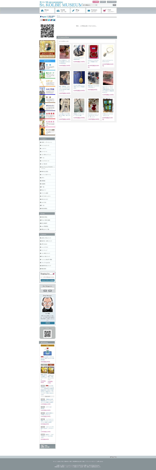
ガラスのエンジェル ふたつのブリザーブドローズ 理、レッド (93, 115)
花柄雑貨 (43, 180)
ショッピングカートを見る (48, 280)
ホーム (47, 11)
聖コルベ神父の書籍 (45, 220)
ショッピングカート (109, 11)
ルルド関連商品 (44, 226)
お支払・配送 (62, 11)
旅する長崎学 (44, 223)
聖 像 (42, 187)
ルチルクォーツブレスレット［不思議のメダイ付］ (93, 62)
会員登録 (96, 2)
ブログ (78, 11)
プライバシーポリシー (91, 461)
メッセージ (43, 148)
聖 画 (42, 205)
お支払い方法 (60, 461)
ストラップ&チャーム (46, 174)
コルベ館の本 (44, 163)
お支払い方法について (46, 237)
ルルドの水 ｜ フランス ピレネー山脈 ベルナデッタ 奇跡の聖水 (47, 358)
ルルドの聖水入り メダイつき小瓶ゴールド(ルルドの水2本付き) (64, 62)
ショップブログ (44, 247)
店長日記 (48, 323)
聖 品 (42, 157)
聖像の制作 (43, 268)
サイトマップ (44, 250)
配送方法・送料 (68, 461)
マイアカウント (112, 2)
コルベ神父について (45, 253)
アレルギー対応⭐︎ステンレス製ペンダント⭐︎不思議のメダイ (79, 87)
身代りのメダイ (44, 199)
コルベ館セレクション (46, 154)
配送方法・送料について (46, 241)
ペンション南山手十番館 (46, 259)
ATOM (47, 447)
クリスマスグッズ (45, 160)
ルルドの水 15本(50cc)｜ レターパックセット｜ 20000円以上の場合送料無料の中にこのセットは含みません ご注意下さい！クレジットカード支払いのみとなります (47, 390)
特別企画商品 (44, 208)
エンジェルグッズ (45, 145)
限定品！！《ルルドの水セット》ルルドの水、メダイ (47, 436)
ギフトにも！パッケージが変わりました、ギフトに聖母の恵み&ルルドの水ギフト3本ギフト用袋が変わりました (108, 89)
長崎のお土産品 (44, 171)
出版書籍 (43, 183)
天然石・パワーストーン (46, 142)
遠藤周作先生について (46, 265)
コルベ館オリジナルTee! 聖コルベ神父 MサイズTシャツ (65, 115)
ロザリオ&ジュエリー (46, 196)
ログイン (103, 2)
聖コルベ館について (45, 256)
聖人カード (43, 190)
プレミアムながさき (45, 262)
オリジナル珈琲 (44, 193)
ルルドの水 (43, 202)
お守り (42, 177)
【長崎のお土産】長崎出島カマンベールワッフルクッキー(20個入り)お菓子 (47, 401)
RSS (46, 445)
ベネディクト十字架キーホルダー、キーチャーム (47, 428)
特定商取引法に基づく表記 (79, 461)
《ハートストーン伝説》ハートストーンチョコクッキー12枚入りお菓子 (47, 421)
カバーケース (44, 151)
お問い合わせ (93, 11)
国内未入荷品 (44, 217)
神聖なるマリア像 (45, 229)
